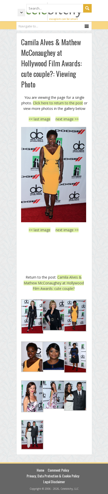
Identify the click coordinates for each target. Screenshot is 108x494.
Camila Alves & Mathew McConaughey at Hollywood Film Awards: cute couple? (54, 283)
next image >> (67, 119)
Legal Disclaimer (54, 481)
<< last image (39, 119)
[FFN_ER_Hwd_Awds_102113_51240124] (53, 174)
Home (40, 470)
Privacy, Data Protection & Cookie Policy (53, 475)
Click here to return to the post (58, 103)
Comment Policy (58, 470)
